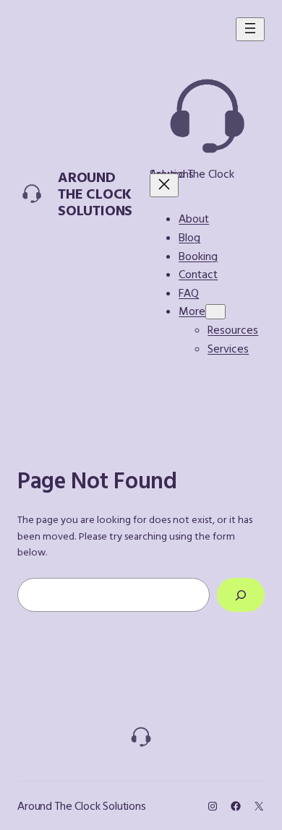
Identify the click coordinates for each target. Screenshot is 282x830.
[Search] (241, 595)
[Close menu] (164, 185)
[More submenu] (215, 311)
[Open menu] (250, 29)
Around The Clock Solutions (95, 193)
